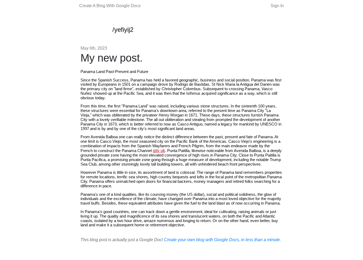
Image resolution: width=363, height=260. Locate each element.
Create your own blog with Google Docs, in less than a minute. (222, 239)
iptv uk (159, 150)
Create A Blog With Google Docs (110, 5)
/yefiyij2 (122, 29)
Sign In (277, 5)
